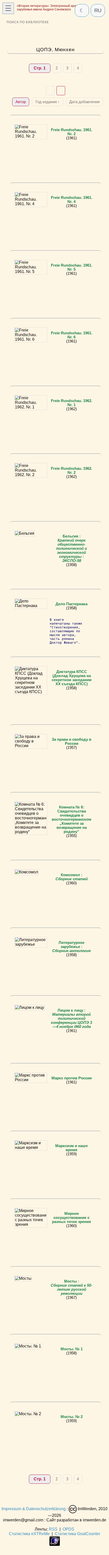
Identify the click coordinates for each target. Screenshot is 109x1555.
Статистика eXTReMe (29, 1534)
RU (97, 10)
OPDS (68, 1529)
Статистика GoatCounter (77, 1534)
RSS (53, 1529)
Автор (20, 102)
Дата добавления (84, 102)
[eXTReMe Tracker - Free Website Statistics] (54, 1544)
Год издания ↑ (47, 102)
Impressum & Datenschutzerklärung (34, 1509)
